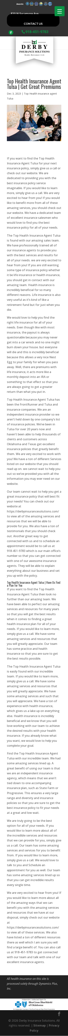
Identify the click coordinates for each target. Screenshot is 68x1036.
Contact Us (33, 23)
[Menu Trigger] (60, 11)
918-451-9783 (36, 31)
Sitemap (39, 1025)
